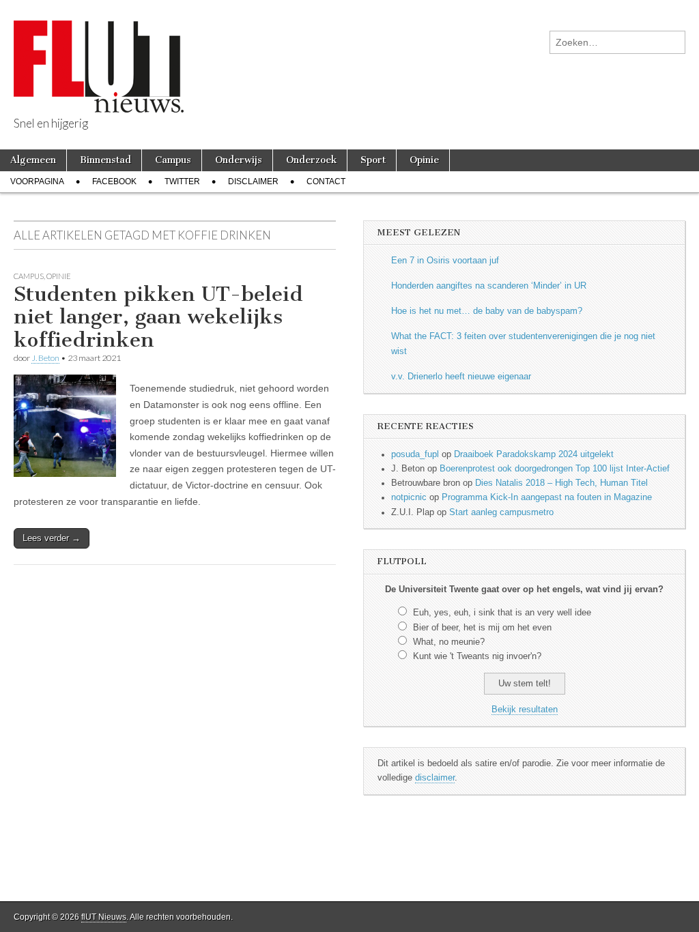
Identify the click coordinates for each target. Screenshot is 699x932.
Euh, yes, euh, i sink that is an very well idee (502, 612)
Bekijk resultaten (524, 709)
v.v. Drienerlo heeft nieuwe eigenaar (461, 376)
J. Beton (45, 358)
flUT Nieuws (103, 917)
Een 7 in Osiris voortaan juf (445, 260)
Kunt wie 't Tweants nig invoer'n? (477, 656)
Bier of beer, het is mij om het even (482, 627)
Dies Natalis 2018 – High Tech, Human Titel (561, 483)
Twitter (182, 181)
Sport (373, 160)
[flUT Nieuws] (98, 56)
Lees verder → (52, 538)
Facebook (114, 181)
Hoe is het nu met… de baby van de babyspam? (486, 311)
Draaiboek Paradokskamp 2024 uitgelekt (534, 454)
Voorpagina (37, 181)
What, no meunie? (449, 642)
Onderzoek (311, 160)
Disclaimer (253, 181)
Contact (325, 181)
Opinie (424, 160)
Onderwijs (238, 160)
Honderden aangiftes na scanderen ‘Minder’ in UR (488, 286)
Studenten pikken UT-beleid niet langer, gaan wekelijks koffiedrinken (158, 317)
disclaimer (435, 778)
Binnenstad (105, 160)
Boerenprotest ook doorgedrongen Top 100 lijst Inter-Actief (555, 469)
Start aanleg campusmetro (501, 512)
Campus (173, 160)
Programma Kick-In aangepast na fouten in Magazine (547, 497)
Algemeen (33, 160)
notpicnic (409, 497)
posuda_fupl (415, 454)
